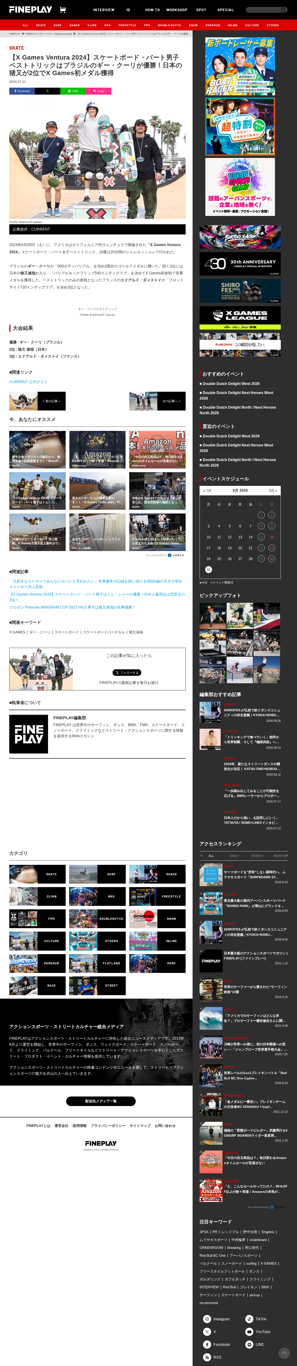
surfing (251, 1263)
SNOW (193, 25)
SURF (58, 25)
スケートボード (67, 632)
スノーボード (231, 1263)
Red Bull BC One (213, 1255)
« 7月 (207, 491)
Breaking (234, 1248)
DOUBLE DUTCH (169, 25)
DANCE (75, 25)
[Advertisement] (57, 808)
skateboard (258, 1240)
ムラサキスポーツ (213, 1240)
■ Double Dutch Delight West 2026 (230, 384)
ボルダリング (210, 1279)
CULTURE (252, 25)
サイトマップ (140, 1127)
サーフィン (208, 1295)
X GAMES (17, 632)
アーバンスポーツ (244, 1255)
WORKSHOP (176, 9)
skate (16, 48)
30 (272, 559)
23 (272, 548)
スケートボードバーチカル (104, 632)
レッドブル (230, 1232)
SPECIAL (225, 9)
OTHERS (273, 25)
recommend (209, 1303)
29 (261, 559)
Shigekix (267, 1232)
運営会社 (61, 1127)
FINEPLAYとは (38, 1127)
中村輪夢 (238, 1240)
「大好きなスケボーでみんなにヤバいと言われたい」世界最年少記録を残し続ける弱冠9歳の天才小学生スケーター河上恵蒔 (95, 584)
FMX (147, 25)
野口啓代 (252, 1248)
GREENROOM (211, 1248)
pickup (255, 1295)
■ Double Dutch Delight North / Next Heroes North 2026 (238, 410)
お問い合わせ (165, 1127)
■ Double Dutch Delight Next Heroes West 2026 (236, 395)
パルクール (208, 1263)
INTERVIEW (104, 9)
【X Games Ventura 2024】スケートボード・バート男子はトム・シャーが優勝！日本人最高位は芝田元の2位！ (97, 597)
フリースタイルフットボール (222, 1271)
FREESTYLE (127, 25)
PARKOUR (213, 25)
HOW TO (152, 9)
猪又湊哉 (136, 632)
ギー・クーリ (39, 632)
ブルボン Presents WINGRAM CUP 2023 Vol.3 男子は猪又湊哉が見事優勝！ (72, 607)
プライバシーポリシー (108, 1127)
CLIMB (92, 25)
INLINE (233, 25)
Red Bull (229, 1287)
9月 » (273, 491)
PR (215, 1232)
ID (128, 9)
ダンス (254, 1271)
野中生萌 (250, 1232)
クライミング (260, 1279)
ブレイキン (248, 1287)
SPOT (201, 9)
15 (261, 537)
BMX (107, 25)
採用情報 (80, 1127)
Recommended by (156, 555)
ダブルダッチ (235, 1279)
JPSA (204, 1232)
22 (261, 548)
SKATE (41, 25)
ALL (25, 25)
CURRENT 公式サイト (28, 382)
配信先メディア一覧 (101, 1102)
